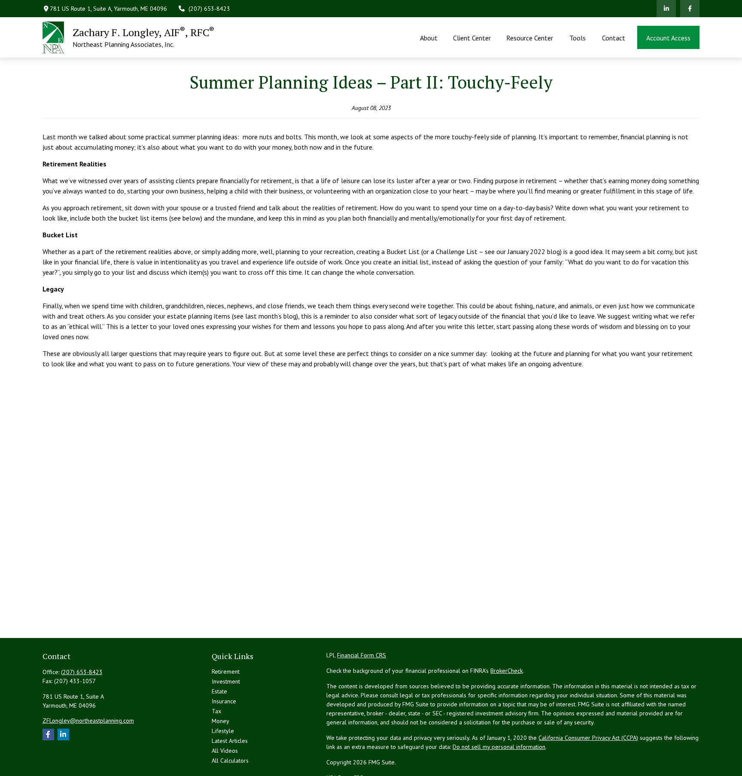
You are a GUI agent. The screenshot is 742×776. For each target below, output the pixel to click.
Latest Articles (230, 741)
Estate (219, 691)
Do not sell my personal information (499, 747)
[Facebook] (689, 8)
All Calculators (230, 760)
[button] (428, 37)
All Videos (225, 751)
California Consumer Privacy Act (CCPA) (588, 738)
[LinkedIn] (666, 8)
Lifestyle (223, 731)
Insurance (224, 701)
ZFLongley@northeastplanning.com (88, 720)
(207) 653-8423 (209, 8)
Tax (216, 711)
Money (220, 721)
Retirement (226, 671)
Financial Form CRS (361, 655)
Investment (226, 681)
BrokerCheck (506, 671)
